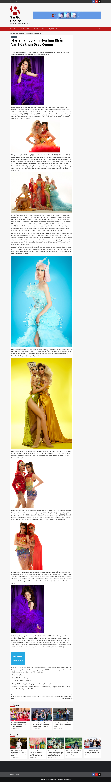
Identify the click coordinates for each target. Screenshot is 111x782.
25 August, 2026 (15, 728)
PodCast (58, 29)
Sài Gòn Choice (16, 19)
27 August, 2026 (15, 757)
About (12, 774)
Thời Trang (37, 29)
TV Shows (29, 29)
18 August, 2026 (57, 728)
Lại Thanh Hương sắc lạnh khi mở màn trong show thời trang (25, 696)
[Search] (100, 28)
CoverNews (60, 779)
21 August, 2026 (36, 728)
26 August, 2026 (33, 757)
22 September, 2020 (17, 48)
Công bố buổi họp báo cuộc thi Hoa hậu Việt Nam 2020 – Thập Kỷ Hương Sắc (57, 696)
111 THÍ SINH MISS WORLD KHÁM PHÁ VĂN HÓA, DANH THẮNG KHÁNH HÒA (18, 724)
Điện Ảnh (23, 29)
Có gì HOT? (51, 29)
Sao (11, 29)
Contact (17, 774)
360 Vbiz (44, 29)
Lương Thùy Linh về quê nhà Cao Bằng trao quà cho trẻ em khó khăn (62, 724)
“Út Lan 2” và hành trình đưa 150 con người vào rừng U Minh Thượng (73, 752)
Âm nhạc (16, 29)
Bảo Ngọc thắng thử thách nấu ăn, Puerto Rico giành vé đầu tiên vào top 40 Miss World (41, 724)
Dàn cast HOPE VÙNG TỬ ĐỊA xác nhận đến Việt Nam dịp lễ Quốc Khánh (92, 752)
